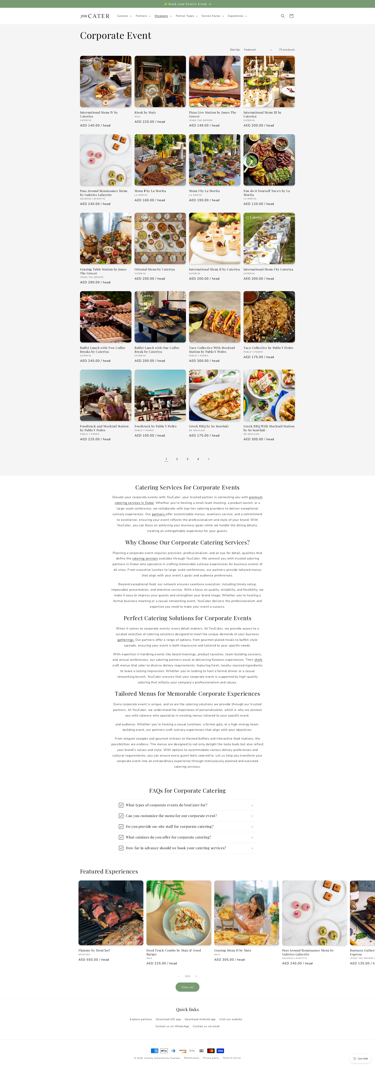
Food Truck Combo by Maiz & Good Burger (173, 952)
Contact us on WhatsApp (172, 1026)
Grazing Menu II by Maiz (232, 950)
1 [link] (166, 459)
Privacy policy (211, 1057)
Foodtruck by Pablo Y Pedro (156, 426)
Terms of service (232, 1057)
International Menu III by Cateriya (263, 114)
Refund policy (191, 1057)
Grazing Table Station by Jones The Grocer (103, 271)
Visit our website (230, 1019)
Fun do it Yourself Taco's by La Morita (267, 193)
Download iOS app (168, 1019)
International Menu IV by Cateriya (99, 114)
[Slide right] (196, 976)
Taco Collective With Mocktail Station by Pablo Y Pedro (212, 349)
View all (187, 987)
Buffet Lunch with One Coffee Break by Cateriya (157, 349)
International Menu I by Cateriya (268, 269)
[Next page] (208, 459)
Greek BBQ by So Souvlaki (209, 426)
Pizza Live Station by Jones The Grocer (212, 114)
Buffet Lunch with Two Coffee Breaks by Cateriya (102, 349)
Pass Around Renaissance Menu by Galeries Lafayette (103, 193)
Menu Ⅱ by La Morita (150, 191)
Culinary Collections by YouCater (162, 1058)
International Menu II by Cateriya (214, 269)
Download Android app (200, 1019)
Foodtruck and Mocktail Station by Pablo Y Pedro (104, 428)
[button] (124, 16)
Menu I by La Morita (204, 191)
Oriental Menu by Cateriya (155, 269)
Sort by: (235, 50)
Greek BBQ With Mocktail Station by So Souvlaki (269, 428)
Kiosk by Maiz (145, 112)
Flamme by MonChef (94, 950)
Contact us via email (206, 1026)
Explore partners (141, 1019)
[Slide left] (179, 976)
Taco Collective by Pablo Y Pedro (268, 347)
